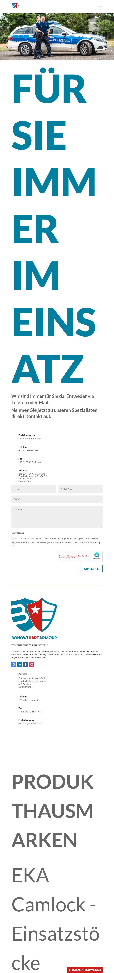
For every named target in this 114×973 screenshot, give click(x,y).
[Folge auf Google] (13, 664)
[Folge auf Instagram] (31, 664)
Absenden (91, 569)
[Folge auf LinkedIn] (19, 664)
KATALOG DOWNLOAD (86, 970)
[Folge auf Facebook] (25, 664)
